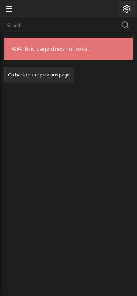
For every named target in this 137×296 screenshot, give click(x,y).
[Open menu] (9, 9)
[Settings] (127, 8)
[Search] (125, 25)
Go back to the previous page (39, 75)
